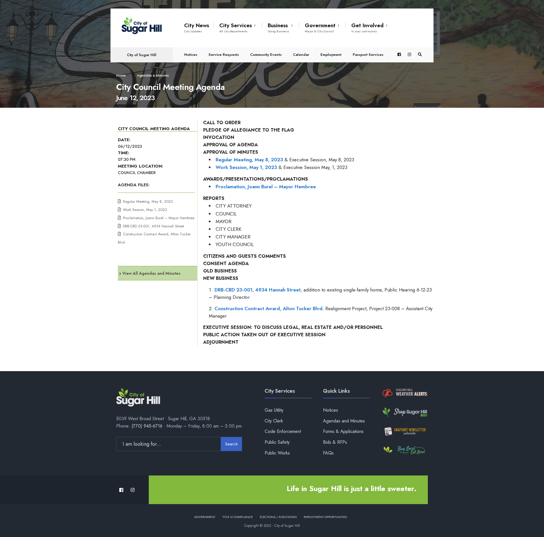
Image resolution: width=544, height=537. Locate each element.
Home (121, 75)
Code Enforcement (283, 431)
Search (231, 444)
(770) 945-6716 (146, 426)
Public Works (277, 453)
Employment (330, 54)
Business (278, 27)
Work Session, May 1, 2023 (145, 209)
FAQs (328, 453)
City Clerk (274, 421)
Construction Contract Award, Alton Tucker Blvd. (269, 308)
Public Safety (277, 442)
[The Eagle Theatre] (404, 450)
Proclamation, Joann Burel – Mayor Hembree (158, 218)
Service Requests (224, 54)
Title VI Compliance (237, 517)
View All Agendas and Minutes (151, 273)
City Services (235, 27)
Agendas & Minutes (153, 75)
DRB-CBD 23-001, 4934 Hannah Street (153, 226)
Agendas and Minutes (344, 421)
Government (320, 27)
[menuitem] (237, 26)
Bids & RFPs (335, 442)
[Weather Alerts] (404, 393)
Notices (190, 54)
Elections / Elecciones (278, 517)
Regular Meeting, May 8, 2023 (148, 201)
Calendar (301, 54)
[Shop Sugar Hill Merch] (404, 412)
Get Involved (367, 27)
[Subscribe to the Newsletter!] (404, 431)
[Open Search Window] (420, 55)
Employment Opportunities (325, 517)
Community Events (266, 54)
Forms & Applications (343, 431)
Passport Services (368, 54)
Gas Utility (274, 410)
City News (196, 27)
